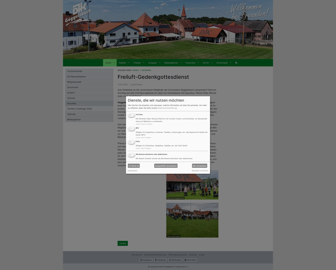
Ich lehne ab (134, 166)
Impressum (132, 170)
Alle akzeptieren (199, 166)
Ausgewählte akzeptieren (166, 166)
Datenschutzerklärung (167, 108)
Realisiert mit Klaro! (200, 170)
